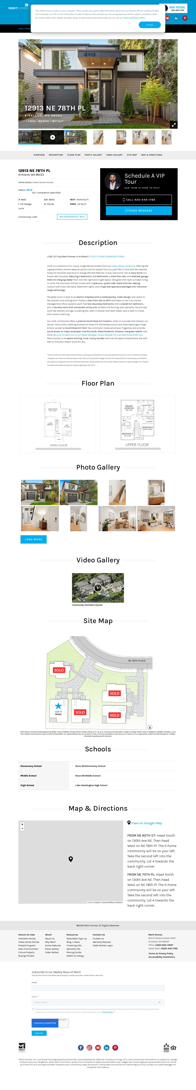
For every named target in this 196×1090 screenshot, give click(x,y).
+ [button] (22, 824)
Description (56, 155)
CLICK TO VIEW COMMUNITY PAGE (107, 256)
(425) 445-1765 (169, 948)
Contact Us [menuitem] (98, 938)
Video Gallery (114, 155)
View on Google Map (146, 823)
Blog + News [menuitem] (73, 942)
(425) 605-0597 (164, 945)
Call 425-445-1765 (140, 199)
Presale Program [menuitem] (26, 945)
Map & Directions (151, 155)
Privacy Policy (108, 1012)
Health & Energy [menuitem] (75, 955)
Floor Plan (73, 155)
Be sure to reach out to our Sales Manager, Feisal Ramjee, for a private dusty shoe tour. (98, 334)
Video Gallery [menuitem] (52, 952)
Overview (39, 155)
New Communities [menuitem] (28, 949)
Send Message (140, 210)
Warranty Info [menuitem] (73, 949)
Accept (149, 25)
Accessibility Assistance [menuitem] (162, 957)
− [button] (22, 828)
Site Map (132, 155)
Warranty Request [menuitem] (102, 942)
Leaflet (90, 902)
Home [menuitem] (21, 29)
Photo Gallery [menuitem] (52, 949)
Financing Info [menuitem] (74, 945)
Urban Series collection (123, 266)
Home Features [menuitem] (53, 945)
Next (169, 83)
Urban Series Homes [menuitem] (28, 942)
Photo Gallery (93, 155)
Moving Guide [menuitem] (74, 952)
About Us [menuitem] (50, 938)
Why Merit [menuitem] (50, 942)
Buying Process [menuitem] (26, 955)
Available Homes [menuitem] (27, 938)
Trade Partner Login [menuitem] (103, 945)
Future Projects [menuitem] (26, 952)
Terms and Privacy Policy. (134, 18)
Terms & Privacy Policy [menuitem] (161, 953)
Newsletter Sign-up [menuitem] (77, 938)
